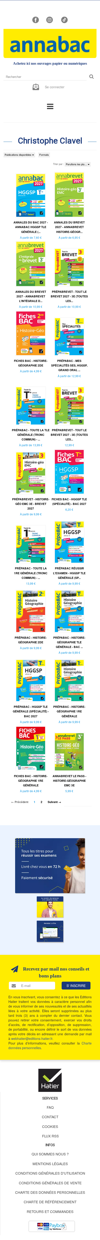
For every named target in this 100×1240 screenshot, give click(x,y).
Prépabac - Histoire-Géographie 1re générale (69, 711)
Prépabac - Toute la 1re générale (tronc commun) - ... (30, 573)
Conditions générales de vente (50, 1182)
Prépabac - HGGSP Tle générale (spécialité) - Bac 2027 (31, 711)
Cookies (50, 1126)
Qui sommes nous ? (50, 1153)
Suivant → (54, 802)
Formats (44, 154)
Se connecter (54, 87)
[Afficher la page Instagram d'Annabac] (49, 19)
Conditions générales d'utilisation (50, 1173)
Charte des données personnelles (50, 1192)
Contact (50, 1116)
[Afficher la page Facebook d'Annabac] (35, 19)
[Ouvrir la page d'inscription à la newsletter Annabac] (36, 86)
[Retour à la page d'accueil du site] (50, 43)
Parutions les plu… (77, 164)
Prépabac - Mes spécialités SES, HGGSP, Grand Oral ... (69, 365)
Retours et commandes (50, 1211)
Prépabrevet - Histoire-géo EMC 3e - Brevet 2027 (30, 503)
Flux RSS (50, 1135)
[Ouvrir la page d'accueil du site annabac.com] (50, 931)
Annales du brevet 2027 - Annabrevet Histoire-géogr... (69, 227)
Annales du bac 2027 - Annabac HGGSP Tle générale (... (30, 227)
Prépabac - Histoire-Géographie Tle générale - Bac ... (69, 642)
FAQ (50, 1107)
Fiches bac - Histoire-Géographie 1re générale (30, 780)
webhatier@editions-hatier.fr (31, 1038)
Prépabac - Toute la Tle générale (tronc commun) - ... (31, 434)
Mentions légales (50, 1163)
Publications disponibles (18, 154)
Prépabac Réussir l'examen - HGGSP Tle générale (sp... (69, 573)
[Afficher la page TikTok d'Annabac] (64, 19)
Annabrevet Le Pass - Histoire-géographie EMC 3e (69, 780)
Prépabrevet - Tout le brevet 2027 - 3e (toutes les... (69, 296)
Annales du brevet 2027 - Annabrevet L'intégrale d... (30, 296)
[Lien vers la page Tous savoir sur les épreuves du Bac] (50, 906)
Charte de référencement (50, 1201)
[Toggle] (50, 106)
